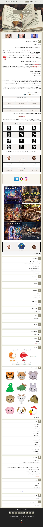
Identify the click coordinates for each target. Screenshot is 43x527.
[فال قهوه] (31, 213)
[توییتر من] (18, 513)
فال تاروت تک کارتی (36, 431)
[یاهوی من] (33, 513)
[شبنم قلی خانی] (8, 36)
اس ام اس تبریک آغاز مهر (35, 273)
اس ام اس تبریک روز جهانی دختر (34, 266)
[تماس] (21, 513)
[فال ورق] (13, 231)
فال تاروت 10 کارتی (9, 170)
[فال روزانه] (13, 195)
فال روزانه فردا (37, 505)
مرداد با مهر (34, 106)
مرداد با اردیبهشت (21, 100)
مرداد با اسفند (9, 110)
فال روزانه (26, 1)
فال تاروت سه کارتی (36, 433)
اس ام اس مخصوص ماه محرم (35, 270)
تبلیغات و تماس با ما (9, 1)
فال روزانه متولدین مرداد (31, 41)
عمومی (35, 253)
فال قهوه (38, 293)
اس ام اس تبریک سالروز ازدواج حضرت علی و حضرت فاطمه (30, 264)
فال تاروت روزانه (34, 170)
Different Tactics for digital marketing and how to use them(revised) (29, 465)
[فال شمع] (13, 213)
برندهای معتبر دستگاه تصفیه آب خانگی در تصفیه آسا (31, 462)
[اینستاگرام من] (24, 513)
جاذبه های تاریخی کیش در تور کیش (34, 469)
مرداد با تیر (34, 103)
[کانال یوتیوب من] (13, 513)
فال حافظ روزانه (9, 165)
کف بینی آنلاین (37, 304)
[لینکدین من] (10, 513)
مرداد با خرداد (9, 100)
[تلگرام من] (30, 513)
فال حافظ (36, 1)
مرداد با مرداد (21, 103)
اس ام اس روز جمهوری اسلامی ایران (34, 268)
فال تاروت (31, 1)
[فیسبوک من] (27, 513)
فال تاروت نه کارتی (36, 442)
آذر (23, 95)
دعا (38, 320)
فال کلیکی (37, 327)
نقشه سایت (17, 519)
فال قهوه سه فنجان (36, 295)
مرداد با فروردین (34, 100)
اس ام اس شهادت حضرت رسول (34, 261)
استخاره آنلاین (15, 1)
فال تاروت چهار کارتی (36, 435)
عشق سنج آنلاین (36, 334)
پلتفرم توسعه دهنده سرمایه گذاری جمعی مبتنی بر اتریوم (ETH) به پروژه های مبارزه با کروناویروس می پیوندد (23, 467)
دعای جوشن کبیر (36, 318)
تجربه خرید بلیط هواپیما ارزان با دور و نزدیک (32, 471)
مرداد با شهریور (8, 103)
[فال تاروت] (31, 195)
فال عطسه (21, 165)
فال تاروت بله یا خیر (36, 451)
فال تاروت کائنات (21, 170)
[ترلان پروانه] (21, 36)
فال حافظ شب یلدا (36, 487)
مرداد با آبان (21, 106)
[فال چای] (31, 231)
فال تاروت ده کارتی (36, 444)
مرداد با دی (34, 110)
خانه (39, 1)
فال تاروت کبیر (37, 426)
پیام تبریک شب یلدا (36, 490)
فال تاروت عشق (37, 447)
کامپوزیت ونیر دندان (36, 460)
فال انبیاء (34, 165)
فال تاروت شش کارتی (36, 440)
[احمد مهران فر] (34, 36)
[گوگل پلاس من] (16, 513)
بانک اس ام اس (21, 1)
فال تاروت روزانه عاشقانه (35, 449)
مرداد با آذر (9, 106)
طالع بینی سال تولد (36, 417)
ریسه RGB (37, 341)
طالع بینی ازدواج (21, 161)
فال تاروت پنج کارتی (36, 438)
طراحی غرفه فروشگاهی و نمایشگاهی (33, 474)
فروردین (27, 95)
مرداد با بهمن (22, 110)
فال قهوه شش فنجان (36, 298)
